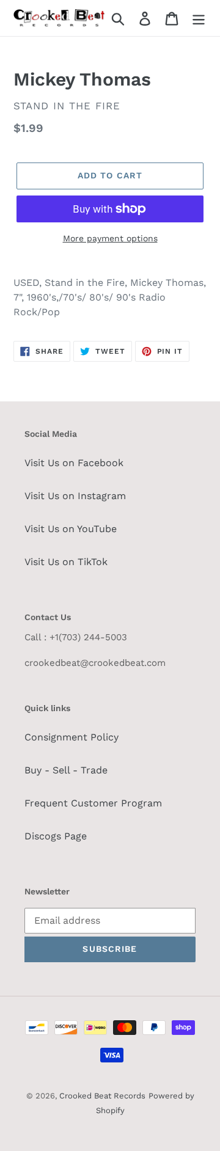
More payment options (110, 238)
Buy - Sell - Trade (66, 770)
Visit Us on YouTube (70, 529)
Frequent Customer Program (93, 803)
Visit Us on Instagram (75, 496)
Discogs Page (55, 836)
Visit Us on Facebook (73, 463)
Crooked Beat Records (102, 1095)
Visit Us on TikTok (66, 562)
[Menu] (198, 18)
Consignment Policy (71, 737)
